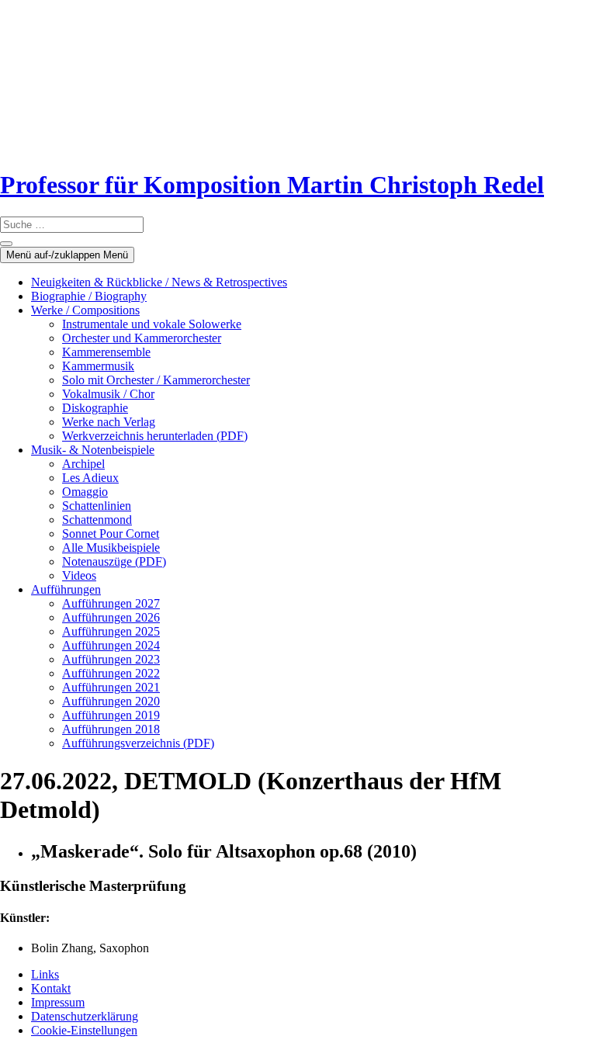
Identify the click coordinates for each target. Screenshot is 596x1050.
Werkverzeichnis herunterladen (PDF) (155, 435)
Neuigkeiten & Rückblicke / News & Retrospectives (159, 282)
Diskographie (95, 407)
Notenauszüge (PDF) (114, 561)
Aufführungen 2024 (111, 645)
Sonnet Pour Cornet (110, 533)
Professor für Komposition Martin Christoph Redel (272, 185)
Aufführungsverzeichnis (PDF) (138, 743)
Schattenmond (97, 519)
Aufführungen (66, 589)
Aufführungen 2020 (111, 701)
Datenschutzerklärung (84, 1016)
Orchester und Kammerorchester (141, 338)
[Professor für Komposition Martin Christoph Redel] (99, 147)
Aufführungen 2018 (111, 729)
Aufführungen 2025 (111, 631)
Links (45, 974)
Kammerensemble (106, 352)
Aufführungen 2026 (111, 617)
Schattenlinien (96, 505)
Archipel (83, 463)
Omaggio (85, 491)
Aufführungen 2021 (111, 687)
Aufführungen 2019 (111, 715)
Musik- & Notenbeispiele (92, 449)
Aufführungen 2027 (111, 603)
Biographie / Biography (89, 296)
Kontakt (51, 988)
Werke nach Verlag (108, 421)
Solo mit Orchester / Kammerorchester (156, 379)
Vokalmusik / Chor (108, 393)
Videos (79, 575)
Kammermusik (98, 366)
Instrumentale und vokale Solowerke (151, 324)
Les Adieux (90, 477)
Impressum (58, 1002)
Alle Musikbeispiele (111, 547)
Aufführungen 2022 (111, 673)
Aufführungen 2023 (111, 659)
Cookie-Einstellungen (84, 1030)
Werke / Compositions (85, 310)
